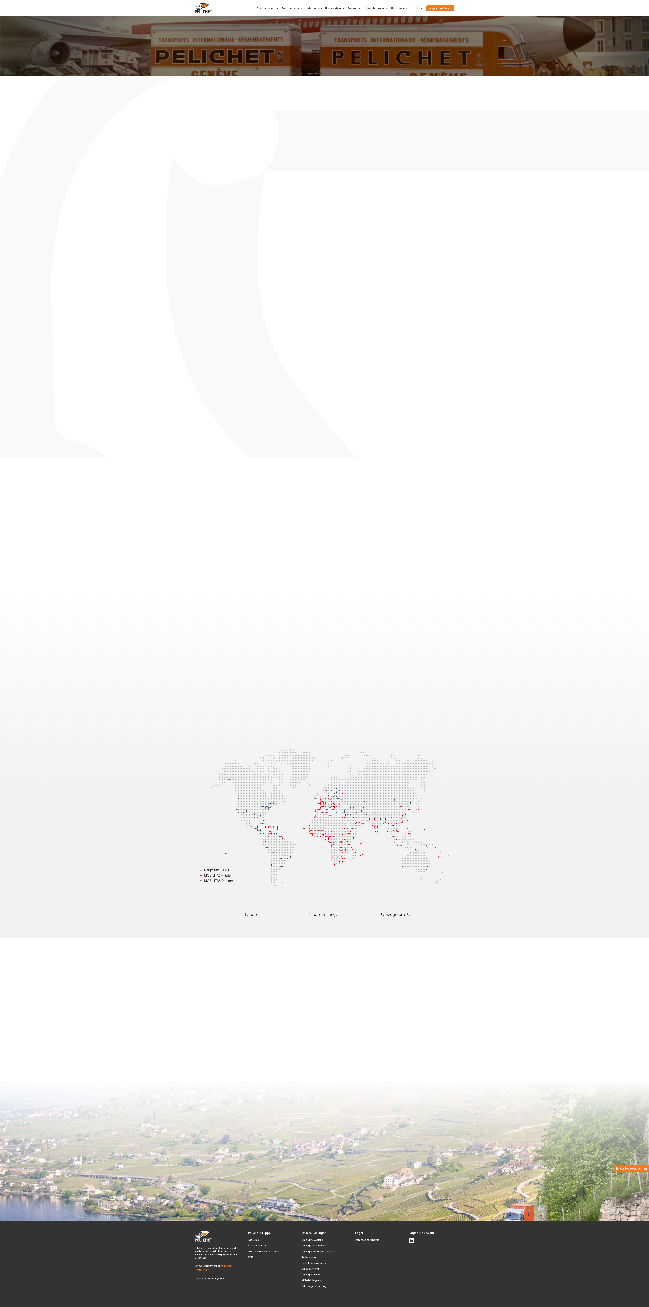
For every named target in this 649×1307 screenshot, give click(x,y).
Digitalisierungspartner (314, 1263)
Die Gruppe (398, 8)
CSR (250, 1257)
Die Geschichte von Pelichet (264, 1251)
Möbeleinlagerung (312, 1280)
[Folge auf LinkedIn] (411, 1240)
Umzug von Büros (312, 1274)
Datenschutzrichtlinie (367, 1240)
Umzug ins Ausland (312, 1240)
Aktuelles (253, 1240)
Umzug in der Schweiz (314, 1245)
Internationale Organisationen (325, 8)
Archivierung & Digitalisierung (366, 8)
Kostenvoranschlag (259, 1245)
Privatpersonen (265, 8)
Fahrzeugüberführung (314, 1286)
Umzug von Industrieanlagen (318, 1251)
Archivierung (309, 1257)
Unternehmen (291, 8)
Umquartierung (310, 1268)
